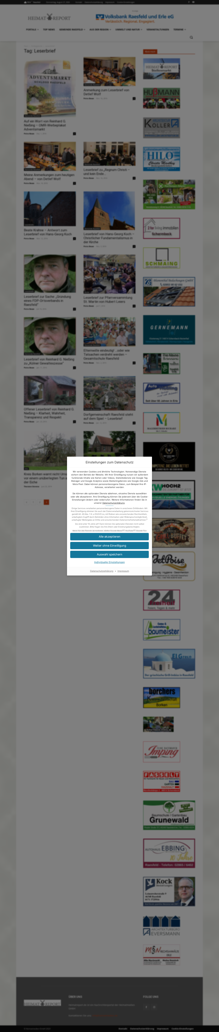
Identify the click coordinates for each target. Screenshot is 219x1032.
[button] (109, 545)
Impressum (123, 571)
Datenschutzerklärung (113, 503)
